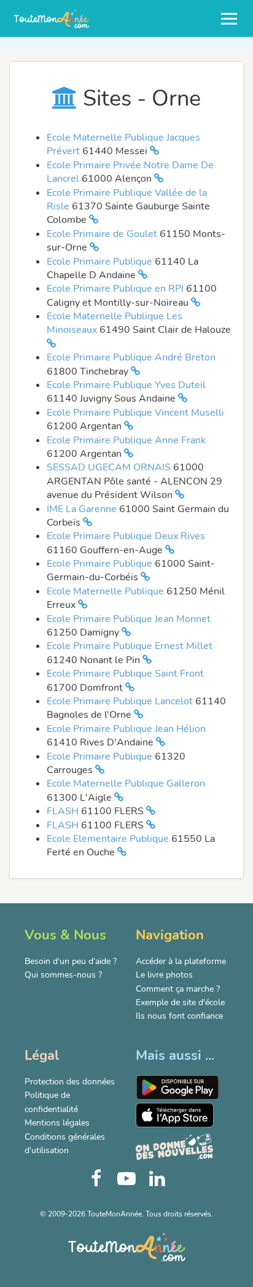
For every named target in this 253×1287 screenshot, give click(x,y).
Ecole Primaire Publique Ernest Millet (129, 646)
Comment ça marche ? (178, 989)
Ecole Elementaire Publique (109, 839)
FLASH (64, 811)
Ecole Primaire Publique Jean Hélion (126, 729)
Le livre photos (164, 975)
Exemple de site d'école (180, 1002)
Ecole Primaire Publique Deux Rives (126, 536)
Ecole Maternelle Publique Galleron (126, 783)
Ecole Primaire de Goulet (103, 234)
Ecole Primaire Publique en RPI (116, 288)
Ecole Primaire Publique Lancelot (121, 701)
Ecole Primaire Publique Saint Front (125, 673)
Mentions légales (57, 1123)
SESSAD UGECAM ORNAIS (110, 467)
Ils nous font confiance (179, 1016)
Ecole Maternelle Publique (106, 591)
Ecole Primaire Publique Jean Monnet (129, 619)
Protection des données (70, 1081)
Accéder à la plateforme (181, 961)
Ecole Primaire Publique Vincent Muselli (135, 412)
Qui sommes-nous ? (63, 975)
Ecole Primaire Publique (101, 261)
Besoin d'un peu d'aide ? (71, 961)
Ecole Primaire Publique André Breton (131, 357)
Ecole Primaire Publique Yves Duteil (126, 385)
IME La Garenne (83, 509)
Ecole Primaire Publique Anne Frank (126, 440)
